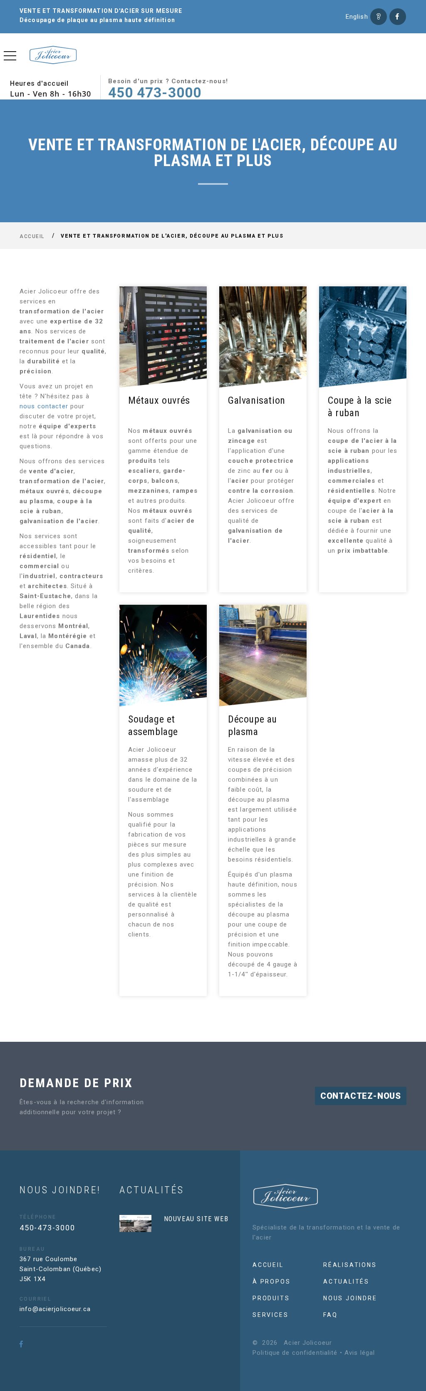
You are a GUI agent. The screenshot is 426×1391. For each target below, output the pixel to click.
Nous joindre (350, 1298)
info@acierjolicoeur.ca (55, 1309)
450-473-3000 (47, 1227)
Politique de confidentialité (295, 1352)
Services (270, 1315)
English (357, 16)
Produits (271, 1298)
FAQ (330, 1315)
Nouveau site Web (196, 1219)
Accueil (32, 236)
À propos (271, 1281)
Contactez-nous (360, 1096)
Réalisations (350, 1265)
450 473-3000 (155, 92)
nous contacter (45, 406)
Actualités (346, 1281)
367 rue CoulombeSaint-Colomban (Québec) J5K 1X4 (61, 1269)
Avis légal (359, 1352)
